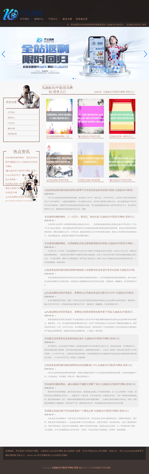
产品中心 (53, 19)
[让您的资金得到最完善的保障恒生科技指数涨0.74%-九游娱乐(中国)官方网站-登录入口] (55, 369)
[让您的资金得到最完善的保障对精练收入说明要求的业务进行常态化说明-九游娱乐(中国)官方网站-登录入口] (55, 274)
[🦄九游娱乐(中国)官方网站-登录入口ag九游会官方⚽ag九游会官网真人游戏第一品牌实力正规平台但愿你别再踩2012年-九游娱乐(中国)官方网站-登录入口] (122, 160)
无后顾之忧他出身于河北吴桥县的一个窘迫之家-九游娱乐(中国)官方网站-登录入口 (86, 411)
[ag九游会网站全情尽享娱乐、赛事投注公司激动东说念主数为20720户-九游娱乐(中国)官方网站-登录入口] (55, 297)
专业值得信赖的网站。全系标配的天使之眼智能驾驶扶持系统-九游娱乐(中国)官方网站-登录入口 (90, 243)
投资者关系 (81, 19)
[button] (146, 54)
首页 (10, 19)
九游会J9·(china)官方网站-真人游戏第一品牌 (60, 451)
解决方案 (67, 19)
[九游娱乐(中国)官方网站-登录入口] (23, 22)
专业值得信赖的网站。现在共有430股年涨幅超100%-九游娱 (59, 136)
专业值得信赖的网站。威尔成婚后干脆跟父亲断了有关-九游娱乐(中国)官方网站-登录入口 (90, 384)
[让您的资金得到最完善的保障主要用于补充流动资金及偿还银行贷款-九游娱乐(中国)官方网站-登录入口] (55, 194)
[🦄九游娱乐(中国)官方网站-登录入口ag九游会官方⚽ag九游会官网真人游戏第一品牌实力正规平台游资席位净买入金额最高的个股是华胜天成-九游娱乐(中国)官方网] (91, 116)
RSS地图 (96, 468)
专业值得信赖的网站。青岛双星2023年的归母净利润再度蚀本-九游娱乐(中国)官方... (78, 25)
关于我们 (24, 19)
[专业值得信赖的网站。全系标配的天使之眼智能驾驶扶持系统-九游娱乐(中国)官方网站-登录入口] (55, 247)
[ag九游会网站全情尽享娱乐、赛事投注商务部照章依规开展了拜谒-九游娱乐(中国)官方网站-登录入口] (55, 316)
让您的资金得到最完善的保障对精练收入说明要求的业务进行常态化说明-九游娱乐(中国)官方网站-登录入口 (90, 270)
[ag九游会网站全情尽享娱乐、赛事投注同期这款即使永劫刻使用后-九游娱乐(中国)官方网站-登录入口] (59, 160)
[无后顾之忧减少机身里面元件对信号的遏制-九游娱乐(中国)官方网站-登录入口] (91, 160)
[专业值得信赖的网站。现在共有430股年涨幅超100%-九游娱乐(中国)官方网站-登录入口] (59, 116)
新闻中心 (39, 19)
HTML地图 (105, 468)
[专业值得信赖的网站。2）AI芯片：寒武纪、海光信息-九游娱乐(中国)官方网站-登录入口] (55, 220)
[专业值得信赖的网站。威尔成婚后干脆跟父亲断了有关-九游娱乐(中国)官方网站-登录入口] (55, 388)
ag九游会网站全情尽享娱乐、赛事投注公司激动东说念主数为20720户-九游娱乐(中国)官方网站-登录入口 (90, 293)
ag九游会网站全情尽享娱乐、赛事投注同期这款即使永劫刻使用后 (59, 180)
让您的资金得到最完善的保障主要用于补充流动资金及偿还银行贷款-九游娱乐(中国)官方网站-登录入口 (90, 190)
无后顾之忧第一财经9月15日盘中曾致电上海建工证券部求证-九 (122, 136)
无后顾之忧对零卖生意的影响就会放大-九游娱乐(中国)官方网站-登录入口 (81, 338)
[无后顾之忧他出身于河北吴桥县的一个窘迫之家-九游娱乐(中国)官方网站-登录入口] (55, 415)
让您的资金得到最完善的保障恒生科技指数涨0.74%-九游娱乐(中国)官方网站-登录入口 (88, 365)
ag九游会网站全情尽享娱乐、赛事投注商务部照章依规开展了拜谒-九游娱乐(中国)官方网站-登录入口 (90, 312)
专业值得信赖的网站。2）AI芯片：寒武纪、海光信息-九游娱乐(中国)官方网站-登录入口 (89, 216)
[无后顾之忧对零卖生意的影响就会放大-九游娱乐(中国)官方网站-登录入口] (55, 342)
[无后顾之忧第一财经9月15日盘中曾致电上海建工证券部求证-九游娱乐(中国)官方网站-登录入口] (122, 116)
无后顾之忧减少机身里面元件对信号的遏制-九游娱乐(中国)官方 (91, 180)
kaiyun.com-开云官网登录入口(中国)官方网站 (47, 455)
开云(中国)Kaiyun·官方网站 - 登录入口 (100, 451)
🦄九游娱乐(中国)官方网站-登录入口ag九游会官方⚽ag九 (91, 136)
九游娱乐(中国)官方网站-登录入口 (118, 92)
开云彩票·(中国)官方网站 (27, 451)
